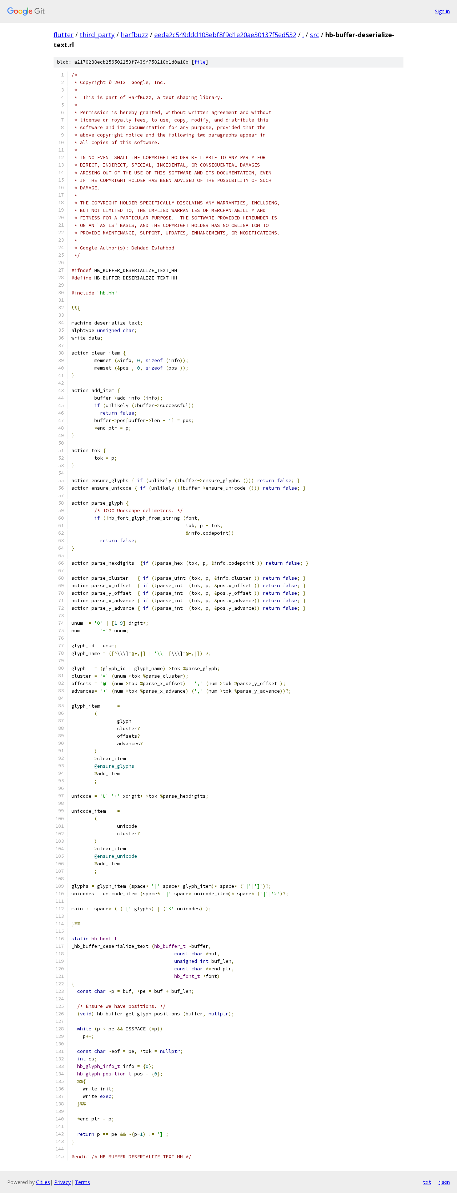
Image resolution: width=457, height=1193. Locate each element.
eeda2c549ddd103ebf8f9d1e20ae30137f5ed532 (225, 34)
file (200, 62)
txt (427, 1182)
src (314, 34)
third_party (97, 34)
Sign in (442, 11)
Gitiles (43, 1182)
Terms (82, 1182)
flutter (64, 34)
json (444, 1182)
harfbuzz (134, 34)
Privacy (62, 1182)
